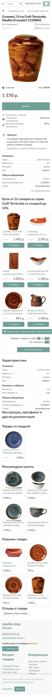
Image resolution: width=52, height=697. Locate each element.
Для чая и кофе (10, 672)
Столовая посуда (11, 666)
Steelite (46, 179)
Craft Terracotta (43, 160)
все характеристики (40, 191)
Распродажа (34, 671)
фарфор (46, 167)
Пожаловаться (12, 649)
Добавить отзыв (42, 28)
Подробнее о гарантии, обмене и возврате (27, 149)
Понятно (19, 689)
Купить (26, 106)
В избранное (44, 24)
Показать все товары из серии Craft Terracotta (28, 331)
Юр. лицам (34, 668)
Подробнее (7, 689)
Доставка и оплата (37, 662)
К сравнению (11, 24)
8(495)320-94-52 (33, 4)
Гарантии (33, 665)
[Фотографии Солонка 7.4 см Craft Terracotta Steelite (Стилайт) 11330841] (26, 58)
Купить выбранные (33, 350)
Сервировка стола (11, 669)
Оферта (32, 674)
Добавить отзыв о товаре (16, 613)
